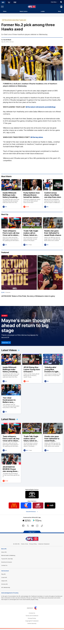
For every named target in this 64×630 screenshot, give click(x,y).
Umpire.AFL (4, 580)
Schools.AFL (4, 584)
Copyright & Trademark (31, 620)
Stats (59, 11)
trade (30, 244)
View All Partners (31, 511)
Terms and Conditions (32, 615)
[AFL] (3, 2)
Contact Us (4, 565)
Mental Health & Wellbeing (8, 555)
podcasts (8, 292)
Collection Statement (43, 544)
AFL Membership (5, 587)
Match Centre (23, 11)
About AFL (4, 552)
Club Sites (53, 2)
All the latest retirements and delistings (41, 107)
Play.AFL (3, 574)
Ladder (43, 11)
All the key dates (36, 137)
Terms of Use (24, 544)
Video (4, 11)
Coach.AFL (4, 577)
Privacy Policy (33, 544)
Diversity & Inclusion (6, 562)
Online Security (32, 623)
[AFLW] (9, 2)
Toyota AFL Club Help (7, 558)
